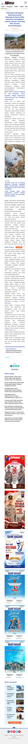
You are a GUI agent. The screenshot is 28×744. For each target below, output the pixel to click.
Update (19, 247)
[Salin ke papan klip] (18, 366)
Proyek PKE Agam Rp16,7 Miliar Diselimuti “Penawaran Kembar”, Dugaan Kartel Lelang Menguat (10, 702)
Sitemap (14, 736)
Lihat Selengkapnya (14, 722)
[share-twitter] (14, 366)
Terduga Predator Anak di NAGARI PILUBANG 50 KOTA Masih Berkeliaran (11, 709)
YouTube (20, 733)
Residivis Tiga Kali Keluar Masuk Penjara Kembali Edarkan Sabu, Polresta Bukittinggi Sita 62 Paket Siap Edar (11, 716)
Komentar (15, 369)
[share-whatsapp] (16, 366)
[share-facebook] (11, 366)
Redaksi (6, 735)
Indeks (16, 6)
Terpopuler (9, 6)
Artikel (21, 6)
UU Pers (11, 735)
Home (3, 6)
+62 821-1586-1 (9, 330)
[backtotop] (14, 728)
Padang (7, 357)
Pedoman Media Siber (18, 735)
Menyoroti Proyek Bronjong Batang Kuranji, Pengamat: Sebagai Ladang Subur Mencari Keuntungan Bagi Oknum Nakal (14, 351)
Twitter (17, 733)
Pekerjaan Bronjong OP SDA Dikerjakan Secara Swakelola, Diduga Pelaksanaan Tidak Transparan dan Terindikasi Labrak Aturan (15, 95)
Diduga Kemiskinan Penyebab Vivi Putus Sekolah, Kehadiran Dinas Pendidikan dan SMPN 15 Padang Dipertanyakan (11, 688)
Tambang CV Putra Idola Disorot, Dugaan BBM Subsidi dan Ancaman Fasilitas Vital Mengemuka (10, 695)
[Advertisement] (14, 440)
